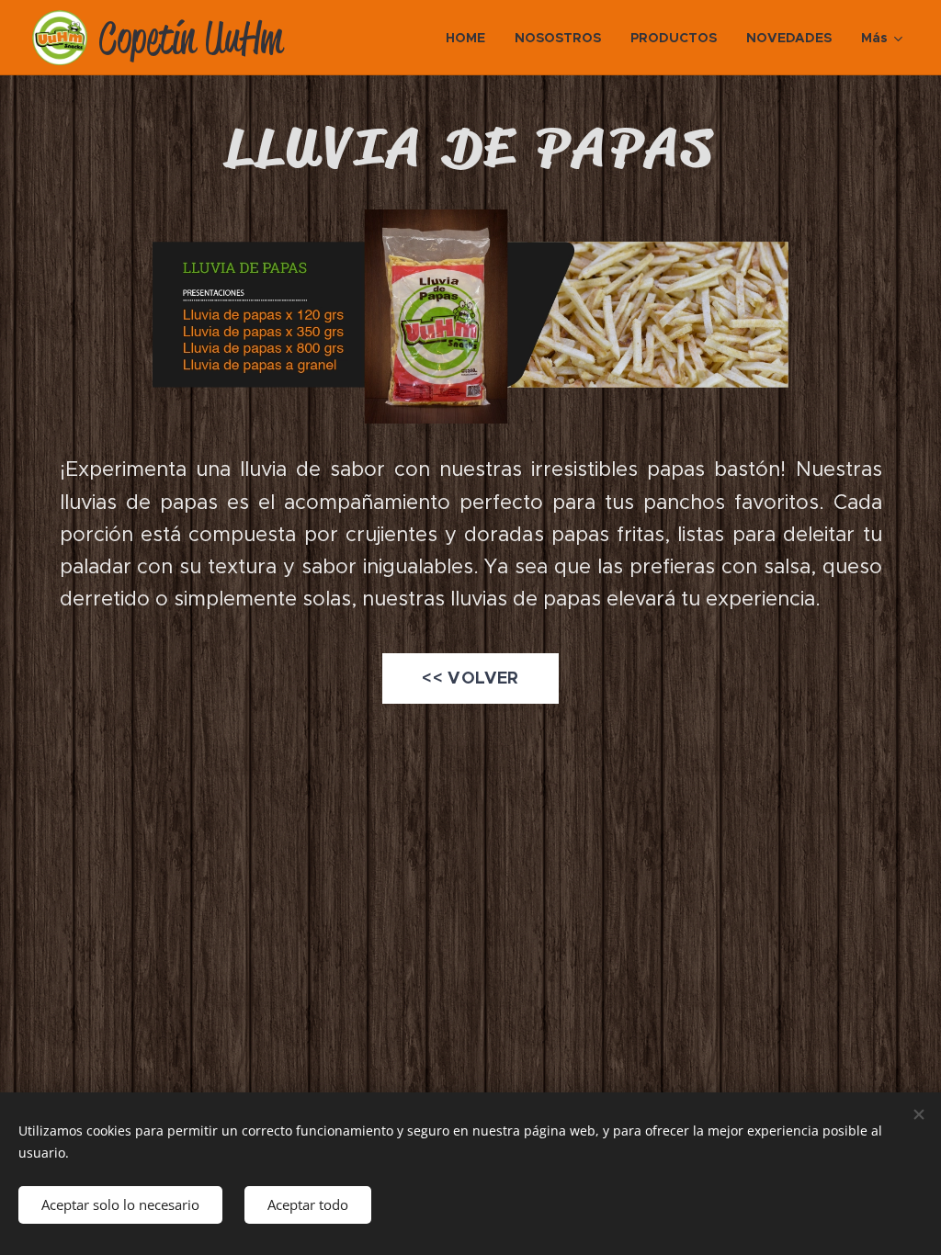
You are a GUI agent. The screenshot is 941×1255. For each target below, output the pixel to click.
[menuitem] (470, 38)
